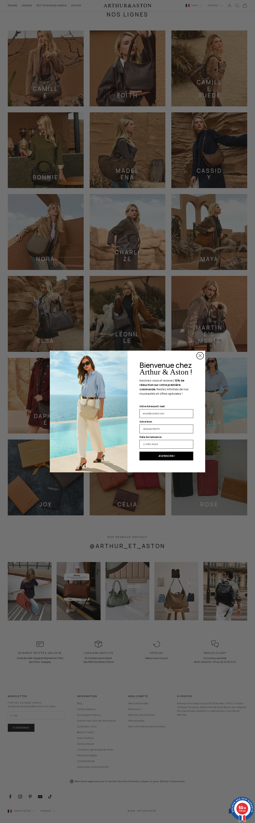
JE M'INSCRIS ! (166, 456)
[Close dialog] (200, 355)
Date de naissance (150, 437)
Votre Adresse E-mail (152, 406)
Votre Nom (145, 421)
